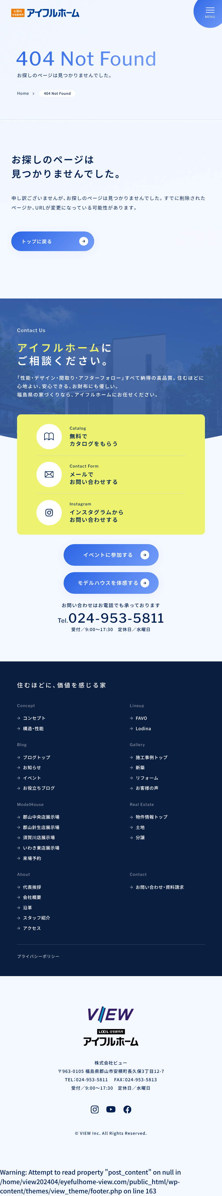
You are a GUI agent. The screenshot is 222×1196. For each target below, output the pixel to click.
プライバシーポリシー (38, 956)
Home (23, 93)
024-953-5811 (116, 618)
